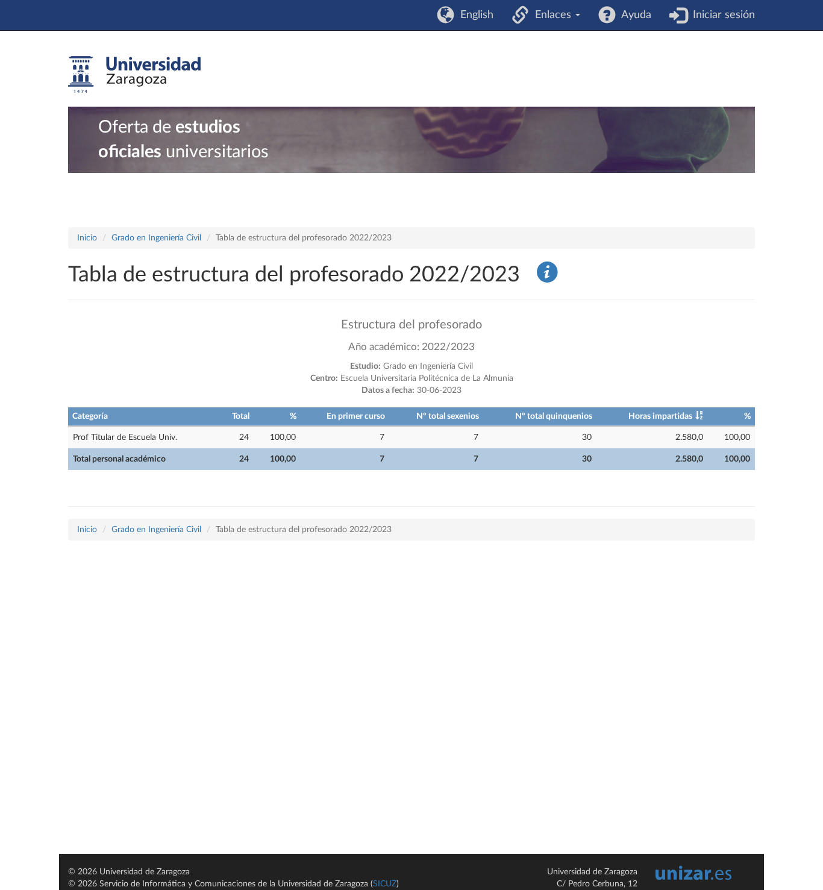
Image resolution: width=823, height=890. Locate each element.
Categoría (90, 416)
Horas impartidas (660, 416)
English (473, 15)
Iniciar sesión (721, 15)
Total (240, 416)
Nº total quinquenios (553, 416)
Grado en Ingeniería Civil (156, 238)
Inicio (87, 238)
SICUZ (384, 884)
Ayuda (633, 15)
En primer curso (356, 416)
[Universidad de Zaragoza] (134, 74)
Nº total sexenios (447, 416)
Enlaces (551, 15)
